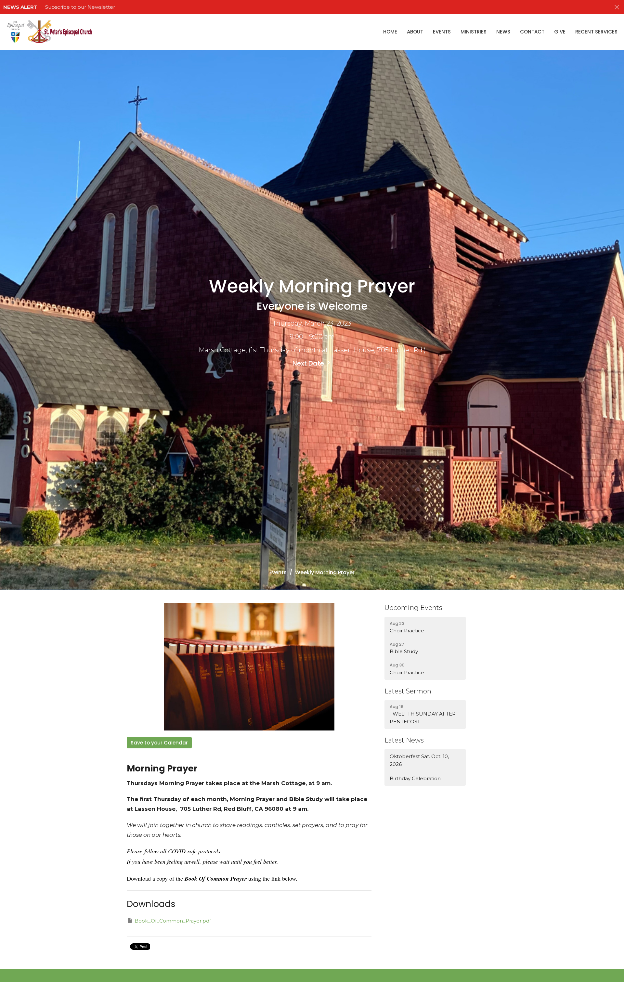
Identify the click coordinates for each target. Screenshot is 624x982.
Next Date (309, 363)
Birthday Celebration (415, 778)
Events (442, 31)
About (415, 31)
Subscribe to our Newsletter (80, 7)
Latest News (404, 740)
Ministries (474, 31)
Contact (532, 31)
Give (560, 31)
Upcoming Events (413, 608)
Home (390, 31)
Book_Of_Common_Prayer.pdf (173, 921)
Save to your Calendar (159, 742)
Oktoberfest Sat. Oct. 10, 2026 (419, 760)
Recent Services (596, 31)
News (503, 31)
